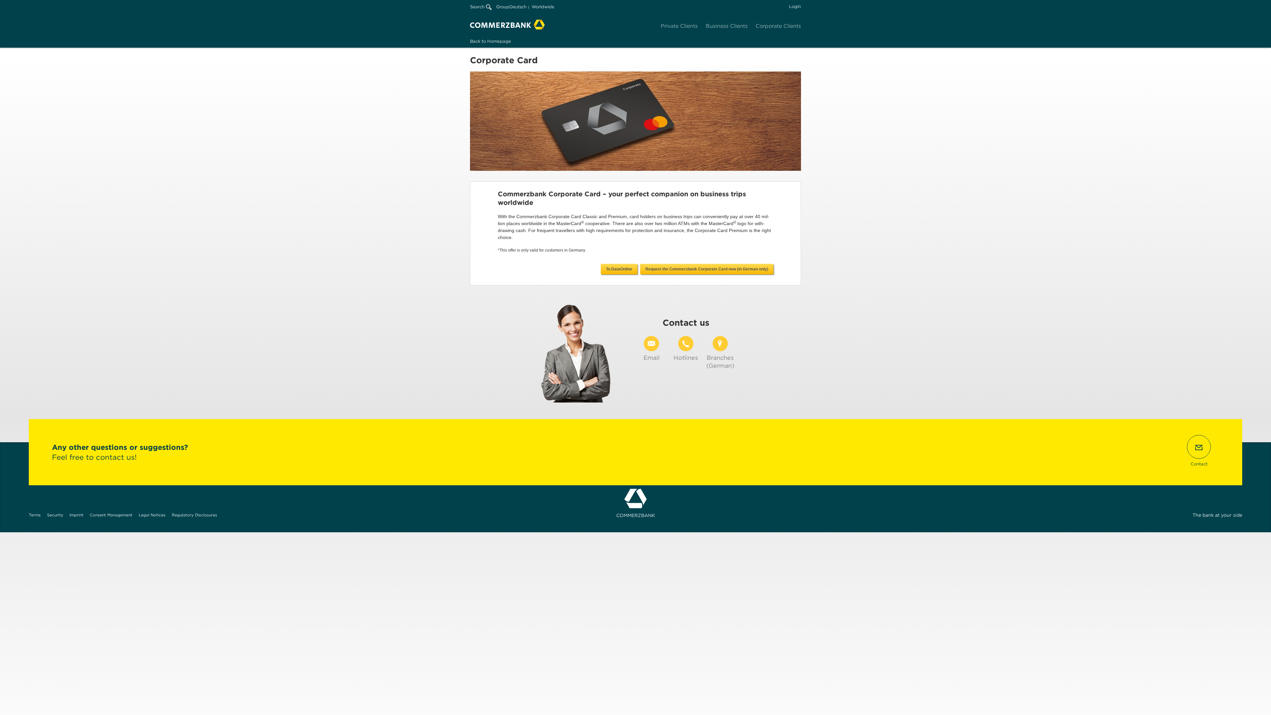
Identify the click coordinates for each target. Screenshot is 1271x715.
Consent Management (111, 514)
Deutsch (518, 6)
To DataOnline (619, 269)
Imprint (76, 514)
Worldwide (543, 6)
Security (55, 514)
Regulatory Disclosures (194, 514)
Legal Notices (152, 514)
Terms (35, 514)
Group (502, 6)
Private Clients (679, 26)
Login (795, 6)
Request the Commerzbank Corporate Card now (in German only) (706, 269)
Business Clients (727, 26)
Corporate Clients (778, 26)
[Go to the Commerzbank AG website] (507, 24)
